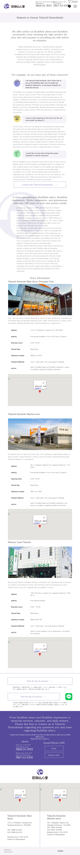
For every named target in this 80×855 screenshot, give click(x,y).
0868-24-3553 (44, 6)
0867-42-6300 (61, 5)
